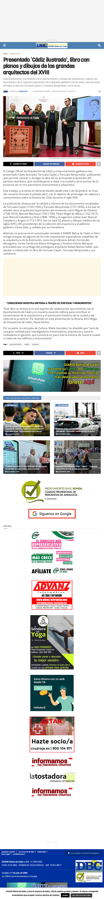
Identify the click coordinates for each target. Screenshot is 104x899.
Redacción (23, 91)
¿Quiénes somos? (8, 852)
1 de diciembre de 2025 (41, 91)
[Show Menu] (4, 45)
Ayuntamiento (15, 344)
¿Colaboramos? (19, 854)
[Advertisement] (52, 19)
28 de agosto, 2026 (13, 434)
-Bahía (8, 443)
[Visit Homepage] (51, 45)
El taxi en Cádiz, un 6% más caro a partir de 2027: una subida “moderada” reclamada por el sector (75, 430)
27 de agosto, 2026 (63, 434)
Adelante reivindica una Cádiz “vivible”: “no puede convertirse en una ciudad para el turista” (76, 467)
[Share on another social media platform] (98, 164)
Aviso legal (5, 854)
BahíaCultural (15, 54)
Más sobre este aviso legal (85, 892)
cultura (35, 344)
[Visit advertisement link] (52, 376)
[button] (84, 853)
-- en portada (11, 405)
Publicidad (41, 852)
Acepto (53, 895)
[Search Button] (99, 45)
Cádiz (27, 344)
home (5, 54)
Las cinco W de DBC (26, 852)
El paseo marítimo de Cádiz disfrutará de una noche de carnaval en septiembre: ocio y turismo (26, 467)
